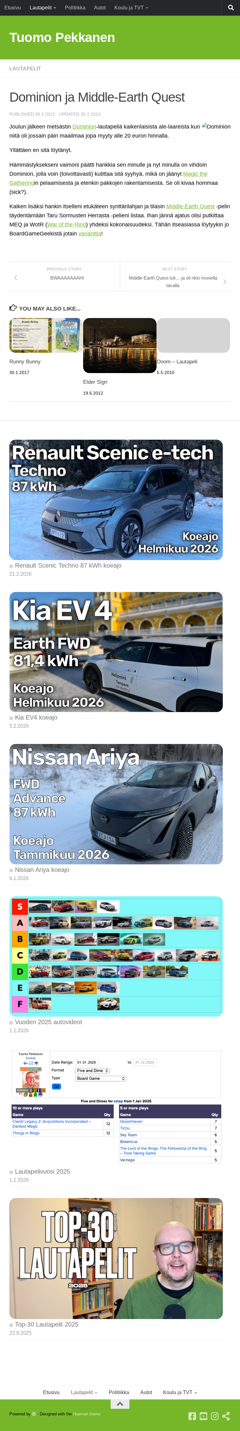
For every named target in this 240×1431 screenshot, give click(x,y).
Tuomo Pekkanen (62, 37)
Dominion (84, 127)
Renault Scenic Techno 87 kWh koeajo (68, 565)
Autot (100, 7)
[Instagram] (215, 1416)
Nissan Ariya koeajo (42, 869)
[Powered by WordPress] (34, 1414)
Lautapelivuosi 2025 (42, 1171)
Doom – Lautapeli (177, 362)
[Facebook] (192, 1416)
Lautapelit (41, 7)
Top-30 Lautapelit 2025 (46, 1324)
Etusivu (12, 7)
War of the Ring (66, 224)
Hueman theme (87, 1414)
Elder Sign (95, 382)
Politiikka (75, 7)
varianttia (89, 233)
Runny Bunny (25, 362)
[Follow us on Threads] (226, 1416)
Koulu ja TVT (129, 7)
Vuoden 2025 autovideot (48, 1022)
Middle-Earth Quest (190, 206)
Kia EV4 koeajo (36, 717)
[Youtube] (203, 1416)
